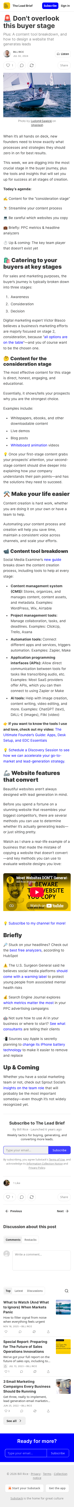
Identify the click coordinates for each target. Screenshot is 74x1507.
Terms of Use (57, 1159)
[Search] (66, 1291)
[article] (37, 1317)
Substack (16, 1498)
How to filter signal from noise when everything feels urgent (24, 1319)
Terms (47, 1474)
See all (12, 1421)
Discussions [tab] (35, 1291)
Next (60, 1211)
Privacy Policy (37, 1167)
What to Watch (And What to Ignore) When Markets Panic (26, 1307)
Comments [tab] (13, 1240)
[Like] (6, 1331)
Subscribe (50, 6)
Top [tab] (8, 1291)
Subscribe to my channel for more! (37, 923)
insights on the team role (23, 1088)
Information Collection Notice (45, 1163)
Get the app (57, 1488)
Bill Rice (18, 51)
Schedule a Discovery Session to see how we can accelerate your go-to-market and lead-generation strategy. (36, 755)
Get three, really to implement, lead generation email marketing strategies (26, 1399)
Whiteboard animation (29, 445)
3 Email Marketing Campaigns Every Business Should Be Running (27, 1386)
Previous (16, 1211)
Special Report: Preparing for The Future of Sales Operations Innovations (25, 1347)
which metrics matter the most (28, 1003)
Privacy (35, 1474)
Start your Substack (26, 1488)
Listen (65, 54)
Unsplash (37, 125)
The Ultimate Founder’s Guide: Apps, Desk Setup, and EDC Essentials (34, 734)
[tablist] (21, 1240)
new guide (52, 560)
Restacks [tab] (30, 1240)
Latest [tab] (19, 1291)
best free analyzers (26, 950)
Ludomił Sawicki (41, 121)
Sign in (65, 6)
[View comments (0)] (22, 65)
